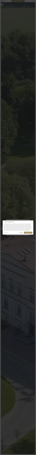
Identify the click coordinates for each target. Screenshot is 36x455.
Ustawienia (20, 232)
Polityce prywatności (19, 225)
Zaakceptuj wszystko (28, 232)
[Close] (31, 222)
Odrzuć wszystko (6, 232)
